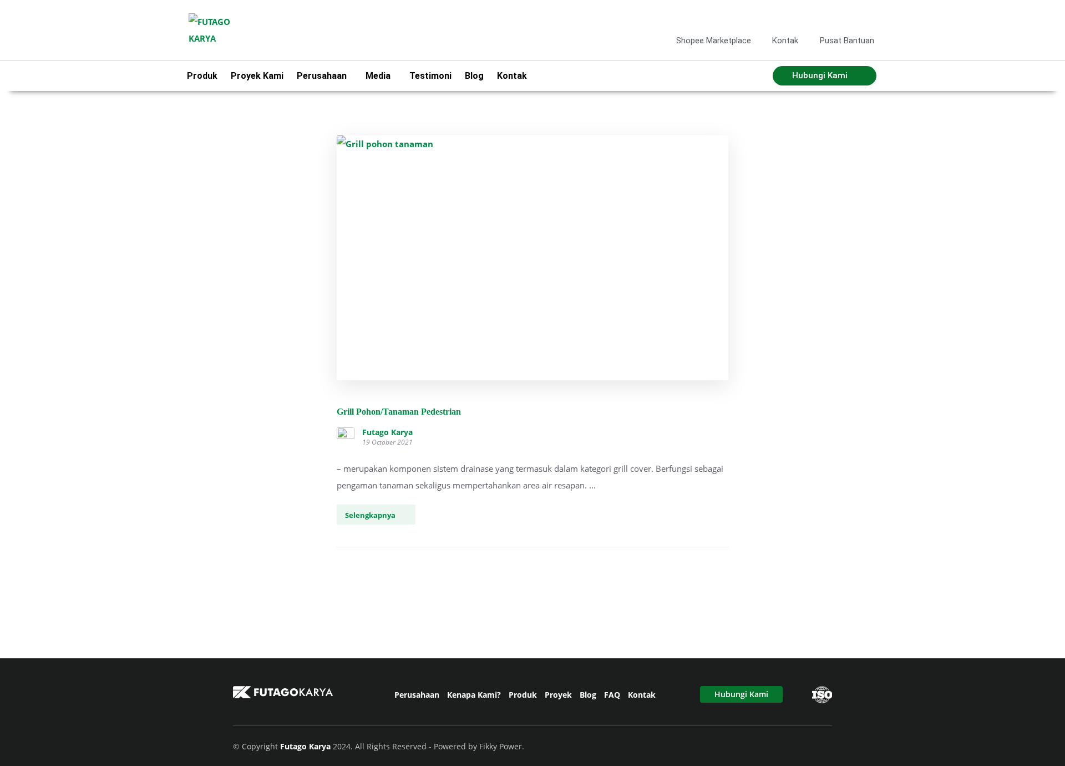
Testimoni (430, 75)
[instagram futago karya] (830, 16)
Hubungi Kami (741, 694)
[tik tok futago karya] (848, 16)
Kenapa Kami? (474, 694)
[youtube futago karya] (866, 16)
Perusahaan (416, 694)
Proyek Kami (257, 75)
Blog (474, 75)
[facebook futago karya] (812, 16)
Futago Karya (387, 432)
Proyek (558, 694)
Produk (202, 75)
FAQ (612, 694)
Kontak (512, 75)
